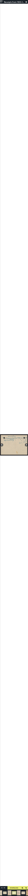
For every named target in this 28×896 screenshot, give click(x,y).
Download (14, 888)
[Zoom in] (22, 888)
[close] (26, 1)
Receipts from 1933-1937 (14, 1)
